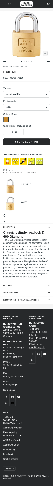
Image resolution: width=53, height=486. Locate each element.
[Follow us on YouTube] (18, 397)
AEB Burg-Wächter (12, 428)
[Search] (9, 4)
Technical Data (10, 293)
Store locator (26, 141)
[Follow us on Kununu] (12, 403)
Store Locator (9, 390)
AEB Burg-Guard (11, 445)
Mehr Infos (8, 170)
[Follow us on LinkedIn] (6, 403)
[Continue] (48, 61)
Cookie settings (10, 459)
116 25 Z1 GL (27, 184)
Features (7, 285)
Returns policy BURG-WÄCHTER (12, 434)
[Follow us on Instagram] (12, 397)
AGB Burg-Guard (11, 440)
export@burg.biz (11, 384)
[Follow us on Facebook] (6, 397)
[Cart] (48, 4)
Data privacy (9, 449)
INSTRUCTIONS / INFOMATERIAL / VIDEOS (21, 300)
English (8, 468)
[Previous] (4, 61)
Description (9, 227)
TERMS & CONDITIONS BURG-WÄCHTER (12, 420)
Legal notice (9, 454)
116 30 (23, 202)
